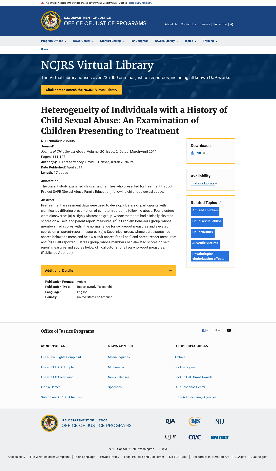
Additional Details (59, 271)
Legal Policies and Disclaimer (144, 457)
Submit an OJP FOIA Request (62, 397)
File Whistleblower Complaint (50, 457)
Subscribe (220, 24)
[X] (218, 333)
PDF (199, 153)
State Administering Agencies (195, 397)
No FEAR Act (178, 457)
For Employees (185, 367)
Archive (180, 357)
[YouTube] (230, 333)
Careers (204, 24)
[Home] (105, 21)
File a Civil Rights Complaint (61, 357)
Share (235, 27)
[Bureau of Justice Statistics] (195, 426)
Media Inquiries (119, 357)
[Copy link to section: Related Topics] (219, 202)
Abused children (205, 210)
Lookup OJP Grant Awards (193, 377)
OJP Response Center (190, 387)
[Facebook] (206, 333)
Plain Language (85, 457)
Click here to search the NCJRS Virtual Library (81, 90)
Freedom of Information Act (210, 457)
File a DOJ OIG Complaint (59, 367)
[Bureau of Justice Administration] (170, 424)
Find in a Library (203, 183)
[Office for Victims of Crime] (195, 440)
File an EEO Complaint (57, 377)
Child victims (202, 232)
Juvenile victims (205, 243)
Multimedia (116, 367)
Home (44, 49)
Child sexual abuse (207, 221)
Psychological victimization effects (208, 256)
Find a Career (50, 387)
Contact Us (188, 24)
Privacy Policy (109, 457)
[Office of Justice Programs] (51, 21)
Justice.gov (259, 457)
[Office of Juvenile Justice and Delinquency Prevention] (170, 440)
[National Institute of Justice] (220, 424)
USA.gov (240, 457)
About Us (171, 24)
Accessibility (16, 457)
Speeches (115, 387)
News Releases (118, 377)
